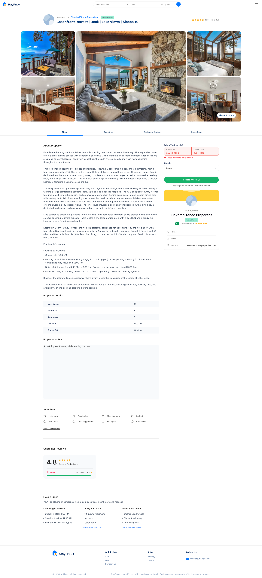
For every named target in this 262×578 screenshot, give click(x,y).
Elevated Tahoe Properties (84, 17)
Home (108, 557)
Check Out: (199, 150)
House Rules (196, 132)
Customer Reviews (153, 132)
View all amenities (51, 429)
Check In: (170, 150)
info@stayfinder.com (200, 559)
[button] (48, 53)
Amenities (108, 132)
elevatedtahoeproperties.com (201, 245)
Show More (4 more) (92, 527)
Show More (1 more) (131, 527)
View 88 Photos (226, 115)
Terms (151, 560)
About (65, 132)
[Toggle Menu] (256, 4)
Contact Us (110, 564)
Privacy (151, 557)
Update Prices (190, 180)
